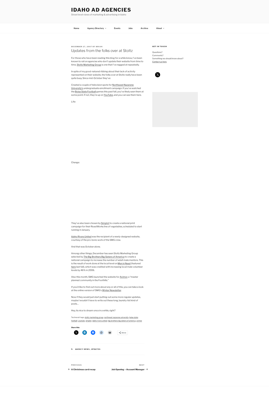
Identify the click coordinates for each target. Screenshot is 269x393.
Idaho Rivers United (81, 236)
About (159, 28)
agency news (82, 349)
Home (76, 28)
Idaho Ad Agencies (101, 10)
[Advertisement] (175, 109)
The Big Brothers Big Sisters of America (104, 256)
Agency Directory (95, 28)
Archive (144, 28)
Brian (99, 47)
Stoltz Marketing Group (89, 64)
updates (96, 349)
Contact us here (159, 61)
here (73, 266)
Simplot (105, 223)
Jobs (130, 28)
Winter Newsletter (111, 290)
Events (117, 28)
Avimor (123, 277)
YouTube (108, 95)
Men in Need (124, 263)
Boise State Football (85, 91)
